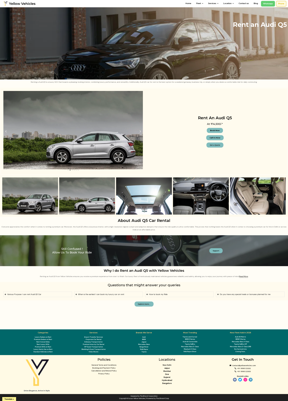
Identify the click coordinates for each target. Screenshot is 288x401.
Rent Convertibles (43, 342)
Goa (167, 374)
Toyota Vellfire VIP (240, 344)
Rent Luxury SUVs (43, 344)
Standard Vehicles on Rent (43, 352)
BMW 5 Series (190, 339)
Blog (256, 3)
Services (212, 3)
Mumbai (167, 371)
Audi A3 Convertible (190, 342)
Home (188, 3)
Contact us (244, 3)
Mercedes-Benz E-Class (190, 347)
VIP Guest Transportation (93, 347)
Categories (43, 333)
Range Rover (144, 347)
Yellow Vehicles (22, 4)
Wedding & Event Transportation (93, 349)
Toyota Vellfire (190, 344)
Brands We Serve (144, 333)
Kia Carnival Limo (240, 349)
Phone (281, 4)
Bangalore (167, 383)
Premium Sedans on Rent (43, 339)
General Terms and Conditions (103, 365)
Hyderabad (167, 380)
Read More (243, 276)
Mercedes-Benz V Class (240, 342)
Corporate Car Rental (93, 339)
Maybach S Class (190, 349)
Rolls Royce (144, 349)
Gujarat (166, 377)
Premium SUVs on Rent (43, 347)
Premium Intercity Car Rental (93, 344)
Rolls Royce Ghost (190, 351)
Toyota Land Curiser (190, 337)
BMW (144, 339)
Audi (144, 337)
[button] (199, 3)
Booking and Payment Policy (104, 368)
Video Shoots (93, 352)
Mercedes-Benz (144, 344)
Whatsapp (268, 4)
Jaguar (144, 342)
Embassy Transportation (93, 342)
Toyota (144, 352)
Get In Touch (243, 359)
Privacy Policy (104, 373)
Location (227, 3)
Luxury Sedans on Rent (43, 337)
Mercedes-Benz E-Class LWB (240, 347)
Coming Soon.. (240, 351)
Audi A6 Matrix (240, 337)
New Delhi (167, 365)
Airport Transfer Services (93, 337)
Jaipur (167, 368)
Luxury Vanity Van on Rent (43, 349)
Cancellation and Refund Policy (104, 371)
